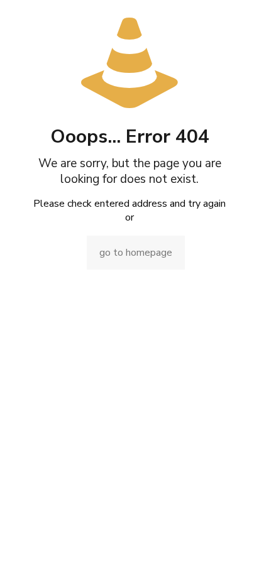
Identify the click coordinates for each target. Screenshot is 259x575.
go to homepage (135, 253)
